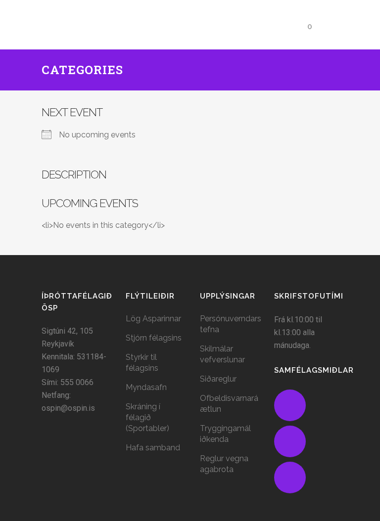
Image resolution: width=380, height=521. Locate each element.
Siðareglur (218, 379)
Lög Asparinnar (153, 318)
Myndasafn (146, 387)
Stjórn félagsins (154, 338)
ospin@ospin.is (68, 408)
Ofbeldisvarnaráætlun (229, 403)
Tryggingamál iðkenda (225, 434)
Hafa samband (153, 447)
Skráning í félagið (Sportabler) (147, 417)
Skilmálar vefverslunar (222, 354)
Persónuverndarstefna (230, 324)
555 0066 (77, 382)
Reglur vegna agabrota (224, 464)
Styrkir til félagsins (142, 362)
